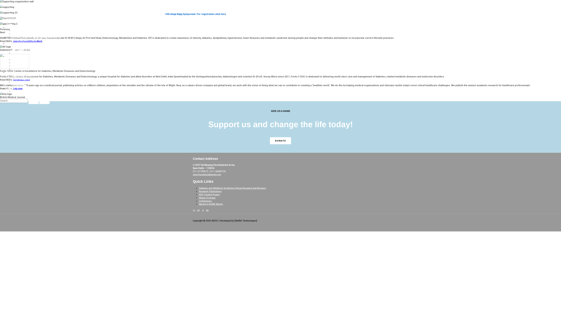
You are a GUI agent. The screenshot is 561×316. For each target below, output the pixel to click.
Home (9, 24)
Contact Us (18, 91)
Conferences (205, 201)
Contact (10, 88)
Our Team (17, 33)
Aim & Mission (19, 30)
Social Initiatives (15, 56)
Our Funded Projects (23, 50)
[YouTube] (207, 211)
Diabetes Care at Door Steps (27, 59)
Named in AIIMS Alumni (211, 204)
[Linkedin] (194, 211)
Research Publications (24, 53)
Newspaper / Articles (23, 75)
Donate (280, 140)
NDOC (3, 3)
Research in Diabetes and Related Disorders (36, 46)
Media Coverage (15, 72)
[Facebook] (203, 211)
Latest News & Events (24, 82)
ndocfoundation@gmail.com (207, 174)
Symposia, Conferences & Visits (29, 69)
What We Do (12, 43)
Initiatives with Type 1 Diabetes (29, 66)
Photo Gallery (19, 85)
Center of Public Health (24, 40)
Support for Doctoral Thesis (27, 94)
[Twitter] (198, 211)
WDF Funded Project (209, 194)
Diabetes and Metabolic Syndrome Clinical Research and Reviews (232, 188)
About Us (11, 27)
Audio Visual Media (22, 78)
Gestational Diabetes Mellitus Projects (33, 62)
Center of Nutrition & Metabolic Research (34, 37)
